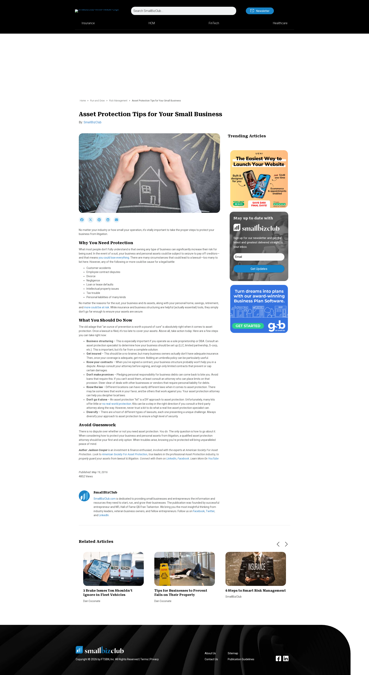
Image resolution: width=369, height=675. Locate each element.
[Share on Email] (117, 221)
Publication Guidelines (241, 659)
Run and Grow (97, 100)
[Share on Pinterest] (100, 221)
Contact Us (211, 659)
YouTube (213, 458)
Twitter (210, 511)
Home (83, 100)
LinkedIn (171, 458)
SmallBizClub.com (105, 498)
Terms (144, 659)
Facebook (183, 458)
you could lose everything (114, 257)
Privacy (154, 659)
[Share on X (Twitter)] (91, 221)
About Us (210, 653)
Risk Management (118, 100)
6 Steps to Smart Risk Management (255, 590)
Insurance (88, 23)
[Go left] (278, 544)
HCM (152, 23)
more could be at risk (96, 307)
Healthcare (280, 23)
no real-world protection (116, 403)
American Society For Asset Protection (124, 454)
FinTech (214, 23)
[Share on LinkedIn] (109, 221)
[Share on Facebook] (83, 221)
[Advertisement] (184, 68)
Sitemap (233, 653)
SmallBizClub (92, 122)
